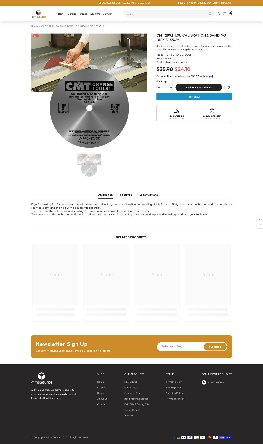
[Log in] (218, 13)
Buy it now (194, 97)
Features (126, 194)
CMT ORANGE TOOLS (179, 54)
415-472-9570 (216, 382)
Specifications (148, 194)
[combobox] (166, 13)
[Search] (209, 14)
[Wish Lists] (224, 13)
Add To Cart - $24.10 (199, 87)
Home (34, 26)
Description (105, 194)
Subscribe (215, 346)
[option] (89, 91)
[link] (55, 309)
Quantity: (161, 81)
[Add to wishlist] (228, 87)
